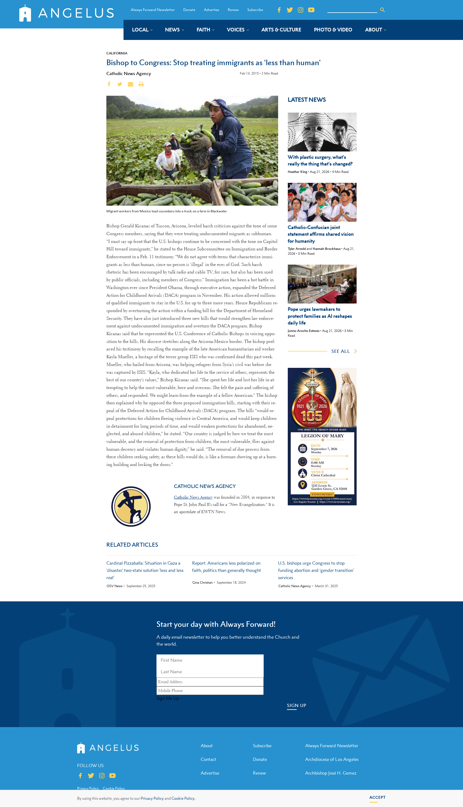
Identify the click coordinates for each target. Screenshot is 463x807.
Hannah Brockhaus (327, 249)
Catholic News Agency (128, 73)
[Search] (382, 10)
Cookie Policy (114, 788)
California (116, 53)
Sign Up (297, 705)
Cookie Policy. (183, 798)
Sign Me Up (167, 698)
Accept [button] (377, 797)
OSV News (114, 586)
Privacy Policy (152, 798)
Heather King (297, 172)
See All (340, 351)
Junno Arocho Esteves (303, 331)
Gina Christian (202, 582)
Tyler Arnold (297, 249)
